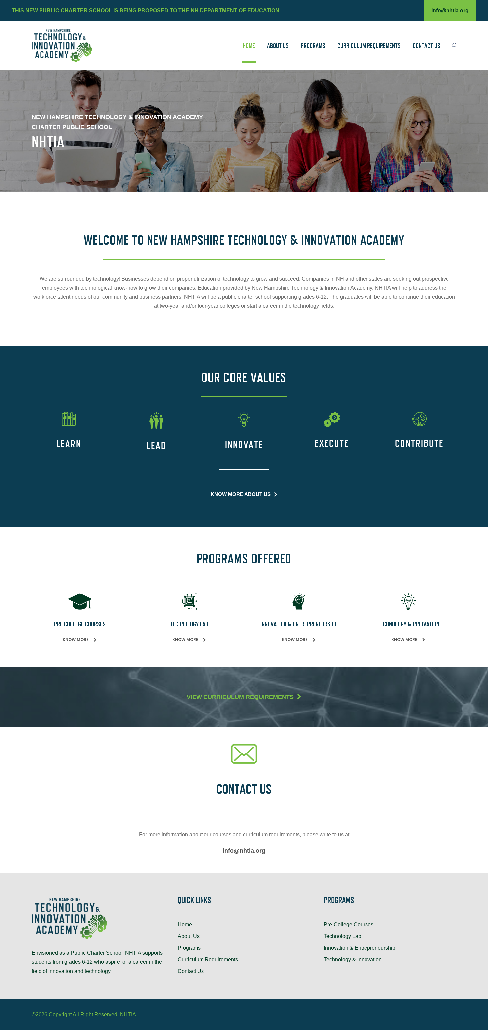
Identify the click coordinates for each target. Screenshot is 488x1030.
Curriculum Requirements (369, 46)
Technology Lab (342, 936)
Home (249, 46)
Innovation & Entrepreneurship (359, 948)
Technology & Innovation (353, 959)
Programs (313, 46)
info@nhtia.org (450, 10)
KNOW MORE (76, 639)
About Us (278, 46)
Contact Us (426, 46)
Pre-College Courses (348, 924)
